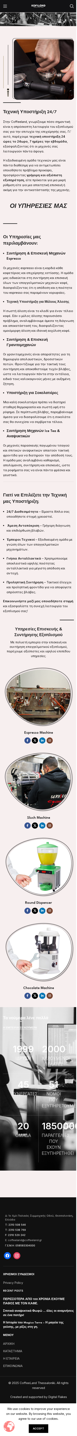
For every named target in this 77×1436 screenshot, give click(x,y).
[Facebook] (7, 1255)
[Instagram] (16, 1255)
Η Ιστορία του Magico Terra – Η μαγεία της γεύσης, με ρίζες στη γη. (33, 1324)
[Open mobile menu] (5, 6)
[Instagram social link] (50, 740)
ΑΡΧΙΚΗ (8, 1344)
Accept (38, 1428)
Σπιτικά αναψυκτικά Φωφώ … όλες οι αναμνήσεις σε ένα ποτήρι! (38, 1313)
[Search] (72, 6)
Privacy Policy (13, 1283)
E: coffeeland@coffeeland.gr (23, 1240)
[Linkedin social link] (42, 740)
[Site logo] (38, 6)
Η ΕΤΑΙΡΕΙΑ (11, 1358)
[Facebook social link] (27, 740)
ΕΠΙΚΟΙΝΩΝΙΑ (13, 1366)
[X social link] (35, 740)
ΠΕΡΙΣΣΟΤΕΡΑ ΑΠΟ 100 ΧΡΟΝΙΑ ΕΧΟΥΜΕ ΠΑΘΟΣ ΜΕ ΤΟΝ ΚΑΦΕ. (34, 1301)
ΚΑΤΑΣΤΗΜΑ (12, 1351)
